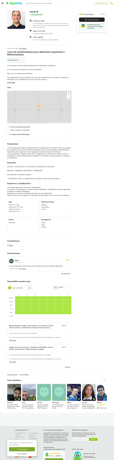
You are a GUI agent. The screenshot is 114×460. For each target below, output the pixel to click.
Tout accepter (22, 449)
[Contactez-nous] (112, 3)
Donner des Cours (102, 3)
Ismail (33, 12)
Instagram (21, 456)
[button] (104, 14)
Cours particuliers (12, 374)
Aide (16, 438)
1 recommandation (88, 14)
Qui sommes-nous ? (34, 433)
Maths (11, 245)
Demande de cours (20, 436)
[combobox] (47, 3)
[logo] (15, 3)
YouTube (34, 456)
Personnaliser (22, 454)
